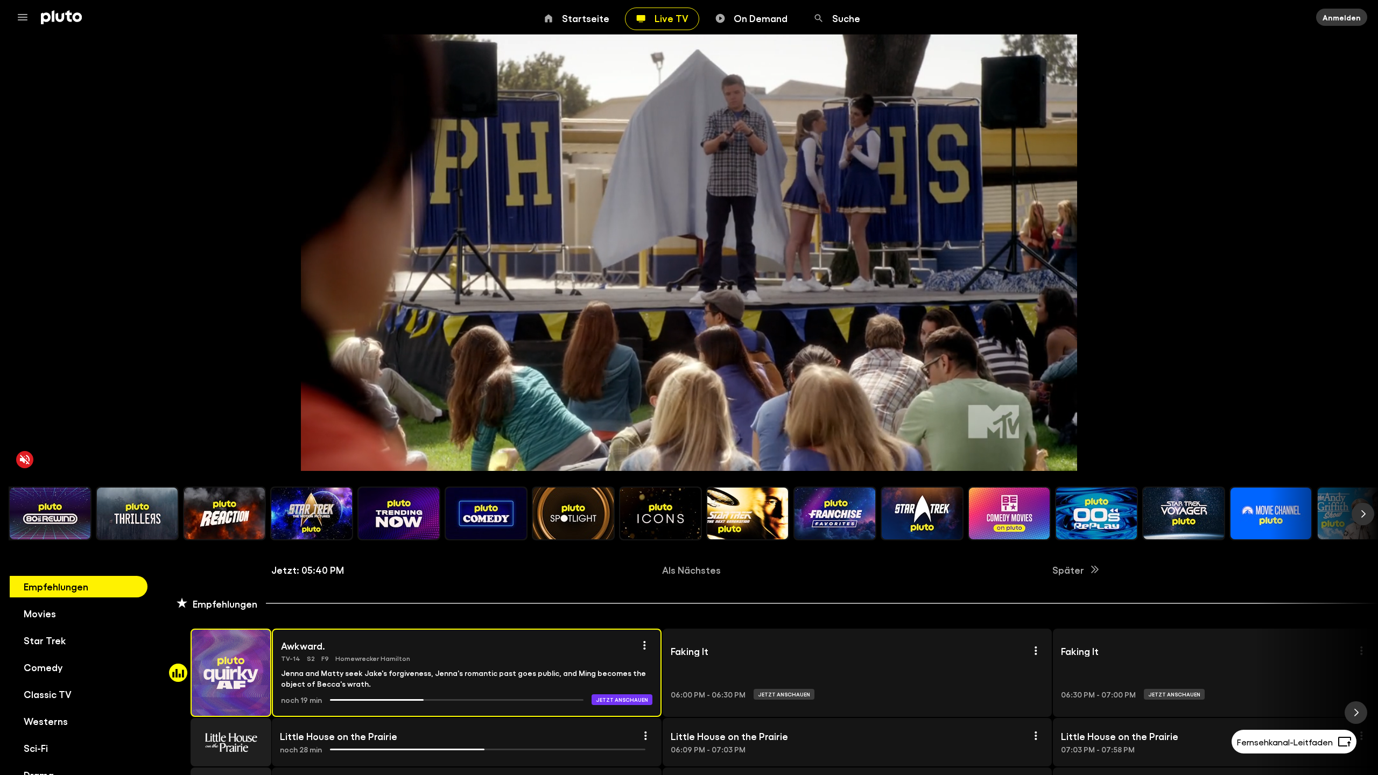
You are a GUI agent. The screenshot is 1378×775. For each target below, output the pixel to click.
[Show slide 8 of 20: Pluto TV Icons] (660, 513)
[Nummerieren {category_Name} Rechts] (1363, 514)
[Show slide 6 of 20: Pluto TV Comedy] (486, 513)
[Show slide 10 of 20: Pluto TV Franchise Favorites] (834, 513)
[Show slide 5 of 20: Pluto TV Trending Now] (398, 513)
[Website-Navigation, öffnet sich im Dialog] (26, 17)
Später (1068, 569)
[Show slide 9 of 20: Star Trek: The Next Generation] (747, 513)
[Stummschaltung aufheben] (24, 459)
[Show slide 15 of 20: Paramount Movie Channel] (1270, 513)
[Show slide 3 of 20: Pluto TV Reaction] (224, 513)
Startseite (585, 18)
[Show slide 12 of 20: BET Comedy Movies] (1009, 513)
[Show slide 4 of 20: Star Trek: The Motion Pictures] (311, 513)
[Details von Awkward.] (644, 645)
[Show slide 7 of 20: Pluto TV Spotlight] (573, 513)
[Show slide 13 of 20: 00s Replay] (1096, 513)
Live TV (671, 18)
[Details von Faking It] (1035, 651)
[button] (218, 673)
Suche (846, 18)
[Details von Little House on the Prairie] (645, 736)
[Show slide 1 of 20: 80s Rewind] (50, 513)
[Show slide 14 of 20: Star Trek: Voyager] (1183, 513)
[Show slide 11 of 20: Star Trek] (922, 513)
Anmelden (1342, 17)
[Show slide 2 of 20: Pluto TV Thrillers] (137, 513)
